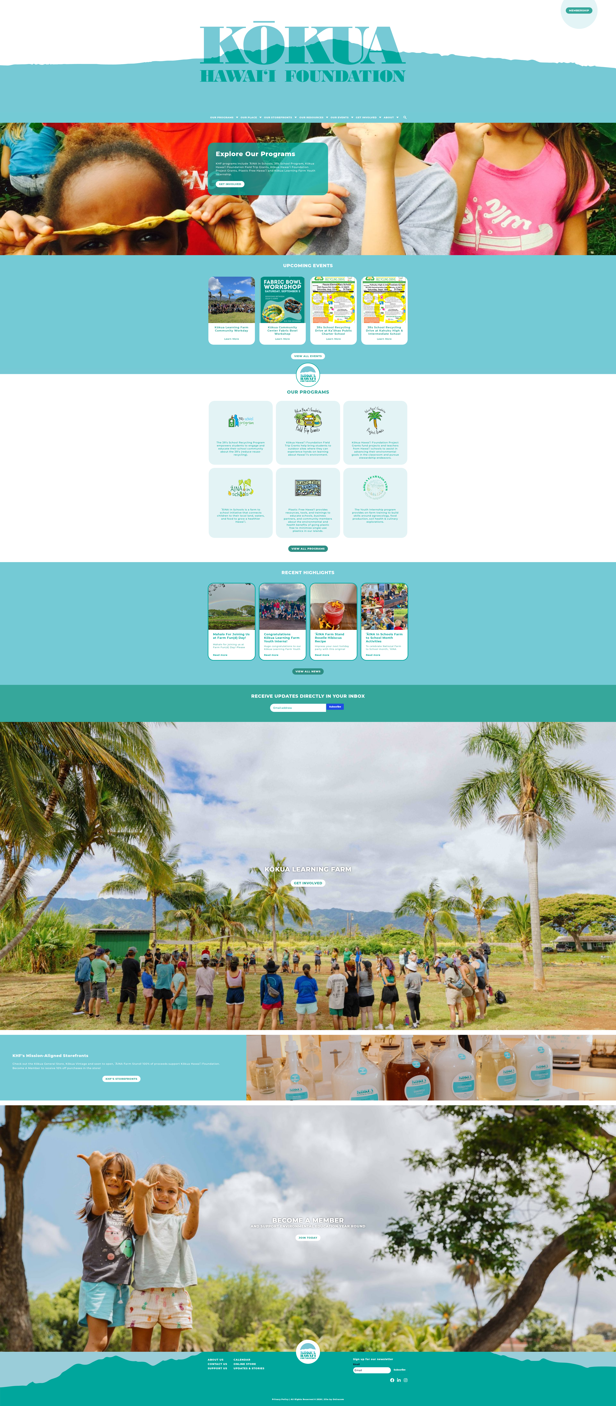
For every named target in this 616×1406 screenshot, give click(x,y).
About (389, 117)
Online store (245, 1364)
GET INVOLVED (366, 117)
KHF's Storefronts (121, 1078)
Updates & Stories (249, 1368)
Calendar (242, 1359)
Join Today (308, 1237)
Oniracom (338, 1399)
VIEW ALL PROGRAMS (308, 548)
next (609, 189)
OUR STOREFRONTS (278, 117)
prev (6, 189)
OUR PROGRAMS (222, 117)
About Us (215, 1359)
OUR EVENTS (340, 117)
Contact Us (217, 1364)
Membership (579, 10)
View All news (308, 671)
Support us (217, 1368)
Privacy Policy (280, 1399)
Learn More (229, 212)
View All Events (308, 356)
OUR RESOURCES (311, 117)
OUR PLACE (249, 117)
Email (356, 1364)
